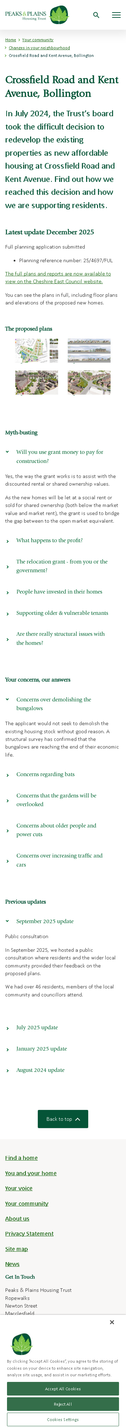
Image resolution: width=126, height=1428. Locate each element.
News (12, 1263)
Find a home (21, 1157)
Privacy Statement (29, 1233)
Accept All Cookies (63, 1388)
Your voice (19, 1188)
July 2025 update (37, 1028)
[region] (63, 1371)
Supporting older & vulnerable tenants (62, 613)
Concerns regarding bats (45, 775)
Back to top (59, 1119)
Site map (16, 1248)
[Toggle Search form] (96, 15)
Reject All (63, 1404)
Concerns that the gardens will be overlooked (56, 800)
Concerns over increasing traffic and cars (59, 860)
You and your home (31, 1173)
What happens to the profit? (49, 541)
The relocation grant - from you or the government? (61, 566)
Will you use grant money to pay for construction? (59, 457)
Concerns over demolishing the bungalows (53, 704)
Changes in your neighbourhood (39, 47)
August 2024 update (40, 1070)
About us (17, 1218)
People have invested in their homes (59, 592)
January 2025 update (41, 1049)
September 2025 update (45, 922)
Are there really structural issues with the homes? (60, 639)
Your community (38, 39)
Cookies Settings (63, 1419)
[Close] (112, 1322)
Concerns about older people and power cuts (56, 830)
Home (10, 39)
